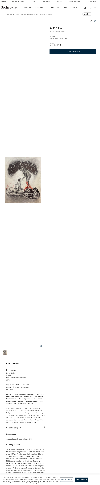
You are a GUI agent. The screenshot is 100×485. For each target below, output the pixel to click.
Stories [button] (59, 2)
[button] (23, 180)
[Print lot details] (94, 20)
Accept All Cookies (81, 479)
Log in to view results (73, 52)
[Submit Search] (85, 8)
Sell (66, 8)
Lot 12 (50, 14)
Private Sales (53, 8)
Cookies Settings (66, 479)
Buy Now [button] (39, 8)
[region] (50, 479)
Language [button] (91, 2)
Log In (3, 2)
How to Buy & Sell (75, 2)
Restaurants (46, 2)
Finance (76, 8)
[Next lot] (95, 14)
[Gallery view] (40, 346)
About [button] (33, 2)
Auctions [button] (27, 8)
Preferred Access (18, 2)
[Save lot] (90, 20)
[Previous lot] (80, 14)
